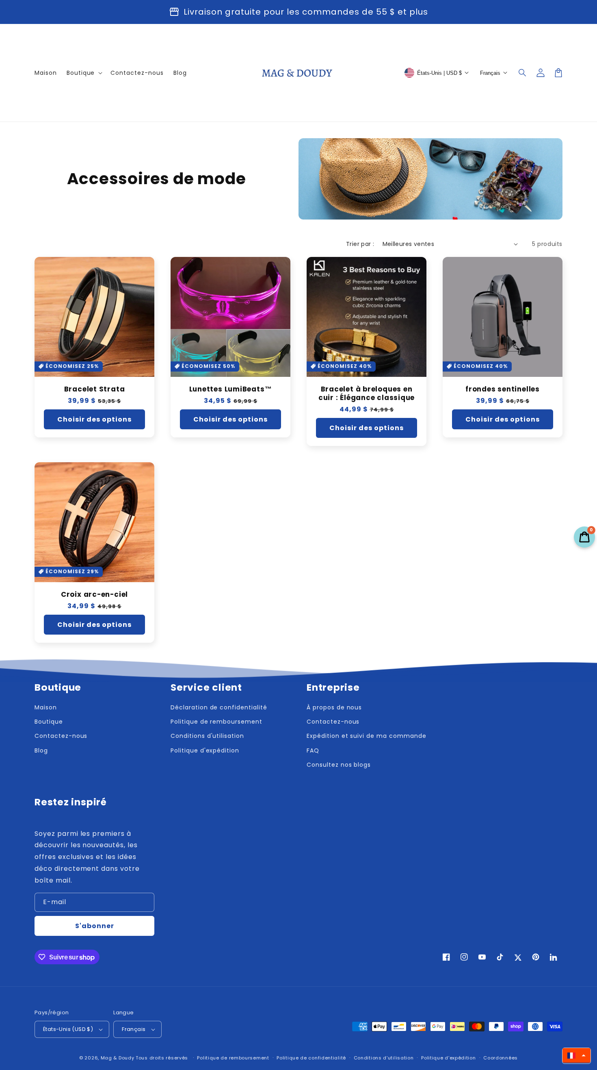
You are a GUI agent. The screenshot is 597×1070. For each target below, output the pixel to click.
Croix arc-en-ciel (94, 594)
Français (133, 1029)
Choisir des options (94, 419)
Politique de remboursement (216, 722)
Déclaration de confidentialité (219, 707)
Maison (46, 707)
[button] (523, 73)
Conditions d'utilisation (207, 736)
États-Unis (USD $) (68, 1029)
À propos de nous (334, 707)
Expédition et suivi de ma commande (366, 736)
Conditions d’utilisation (384, 1058)
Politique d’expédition (448, 1058)
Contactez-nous (61, 736)
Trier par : (360, 244)
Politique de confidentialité (311, 1058)
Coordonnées (500, 1058)
